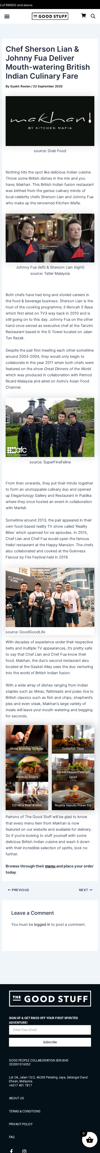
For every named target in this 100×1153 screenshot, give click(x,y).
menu (50, 866)
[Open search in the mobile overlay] (93, 16)
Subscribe (50, 1042)
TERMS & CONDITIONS (24, 1111)
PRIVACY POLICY (21, 1124)
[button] (7, 16)
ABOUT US (16, 1098)
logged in (42, 924)
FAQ (12, 1137)
